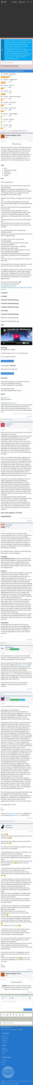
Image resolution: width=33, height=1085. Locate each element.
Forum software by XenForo (11, 1081)
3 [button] (4, 87)
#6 (31, 831)
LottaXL (7, 698)
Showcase (4, 1042)
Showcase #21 (13, 674)
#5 (31, 703)
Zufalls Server (5, 1038)
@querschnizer (22, 665)
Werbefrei (22, 699)
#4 (31, 653)
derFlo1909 (8, 525)
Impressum (4, 1048)
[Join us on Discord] (1, 1019)
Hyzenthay (8, 825)
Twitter (3, 1062)
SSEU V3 (3, 1027)
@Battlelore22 (5, 398)
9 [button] (4, 76)
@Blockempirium (16, 815)
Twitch (3, 1064)
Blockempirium (9, 647)
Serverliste (4, 1036)
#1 (31, 141)
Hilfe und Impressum (13, 1029)
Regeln (6, 1029)
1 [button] (4, 116)
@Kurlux (27, 158)
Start (19, 1029)
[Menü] (2, 2)
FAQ (3, 1054)
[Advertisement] (16, 21)
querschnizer (8, 424)
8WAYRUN (16, 1083)
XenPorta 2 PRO (4, 1083)
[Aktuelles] (27, 2)
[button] (2, 998)
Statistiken (4, 1040)
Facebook (4, 1060)
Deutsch (9, 1027)
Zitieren (30, 416)
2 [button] (4, 99)
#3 (31, 530)
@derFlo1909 (13, 742)
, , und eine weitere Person (16, 692)
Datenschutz (5, 1050)
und (8, 419)
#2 (31, 429)
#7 (31, 979)
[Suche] (31, 2)
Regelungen (25, 989)
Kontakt (2, 1029)
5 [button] (4, 81)
